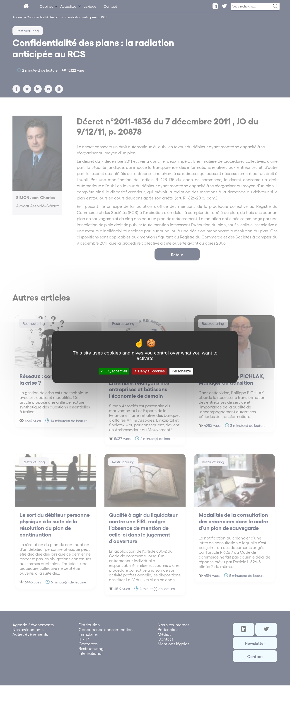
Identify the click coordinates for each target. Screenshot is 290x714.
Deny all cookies (151, 371)
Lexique (90, 6)
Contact (110, 6)
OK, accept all (115, 371)
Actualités (68, 6)
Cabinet (46, 6)
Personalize (181, 371)
